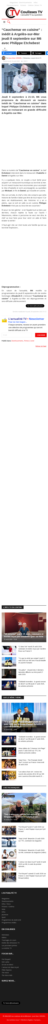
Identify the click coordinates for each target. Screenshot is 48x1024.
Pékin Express (7, 970)
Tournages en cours (9, 940)
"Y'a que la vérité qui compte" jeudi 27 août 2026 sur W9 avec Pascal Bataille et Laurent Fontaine (32, 660)
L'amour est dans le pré (10, 967)
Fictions (23, 5)
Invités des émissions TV (10, 943)
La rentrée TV (6, 948)
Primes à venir (29, 341)
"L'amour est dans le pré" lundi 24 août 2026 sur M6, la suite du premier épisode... (32, 864)
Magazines (14, 2)
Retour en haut (40, 346)
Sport (4, 917)
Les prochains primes (9, 945)
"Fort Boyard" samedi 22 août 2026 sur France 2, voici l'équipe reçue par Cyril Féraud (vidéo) (32, 876)
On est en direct (7, 965)
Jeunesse (5, 915)
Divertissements (25, 2)
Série (3, 909)
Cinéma (30, 5)
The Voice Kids (7, 975)
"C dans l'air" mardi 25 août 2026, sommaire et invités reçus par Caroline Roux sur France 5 (32, 649)
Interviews (5, 935)
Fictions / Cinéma (8, 907)
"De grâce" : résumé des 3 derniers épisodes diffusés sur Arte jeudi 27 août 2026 (31, 672)
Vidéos (4, 937)
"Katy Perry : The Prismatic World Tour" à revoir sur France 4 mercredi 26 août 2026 (31, 762)
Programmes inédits (9, 923)
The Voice (5, 973)
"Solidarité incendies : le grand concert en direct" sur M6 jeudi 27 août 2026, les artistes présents (32, 684)
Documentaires (13, 5)
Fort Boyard (6, 959)
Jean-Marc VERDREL (15, 58)
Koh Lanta (5, 962)
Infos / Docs (6, 904)
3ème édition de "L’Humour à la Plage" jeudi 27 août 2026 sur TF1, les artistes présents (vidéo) (31, 751)
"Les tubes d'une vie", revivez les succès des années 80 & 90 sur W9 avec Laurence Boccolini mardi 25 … (31, 774)
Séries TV (38, 5)
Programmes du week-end (11, 920)
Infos (36, 2)
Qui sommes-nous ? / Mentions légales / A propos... (24, 1020)
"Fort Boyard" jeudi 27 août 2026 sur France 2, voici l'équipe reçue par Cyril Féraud (31, 829)
